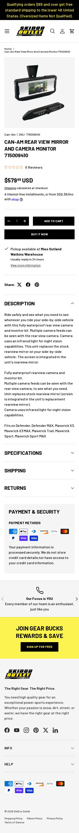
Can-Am (10, 134)
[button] (72, 31)
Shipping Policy (13, 818)
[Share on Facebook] (28, 284)
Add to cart (53, 221)
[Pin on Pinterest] (36, 284)
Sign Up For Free (39, 647)
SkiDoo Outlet (22, 811)
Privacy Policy (55, 818)
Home (7, 48)
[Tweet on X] (19, 284)
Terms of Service (14, 822)
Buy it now (39, 234)
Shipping (10, 188)
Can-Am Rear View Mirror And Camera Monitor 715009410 (37, 51)
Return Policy (34, 818)
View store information (26, 265)
